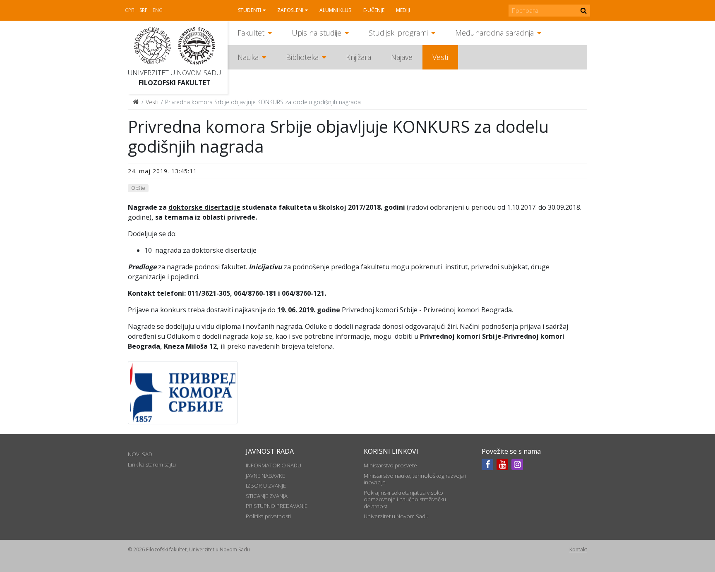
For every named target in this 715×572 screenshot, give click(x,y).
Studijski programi (398, 33)
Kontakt (578, 549)
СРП (129, 10)
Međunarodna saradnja (494, 33)
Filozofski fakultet (175, 82)
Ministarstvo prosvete (390, 465)
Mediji (403, 10)
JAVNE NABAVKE (265, 475)
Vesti (440, 57)
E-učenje (373, 10)
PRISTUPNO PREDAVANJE (276, 506)
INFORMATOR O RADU (273, 465)
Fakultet (251, 33)
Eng (158, 10)
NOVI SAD (140, 454)
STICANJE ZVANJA (267, 496)
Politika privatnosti (268, 516)
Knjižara (358, 57)
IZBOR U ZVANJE (266, 485)
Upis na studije (316, 33)
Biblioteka (302, 57)
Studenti (249, 10)
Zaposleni (290, 10)
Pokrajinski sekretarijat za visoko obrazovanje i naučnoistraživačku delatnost (405, 499)
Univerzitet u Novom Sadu (174, 72)
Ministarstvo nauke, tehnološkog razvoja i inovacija (415, 479)
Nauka (248, 57)
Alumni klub (335, 10)
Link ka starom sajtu (152, 464)
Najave (402, 57)
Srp (143, 10)
